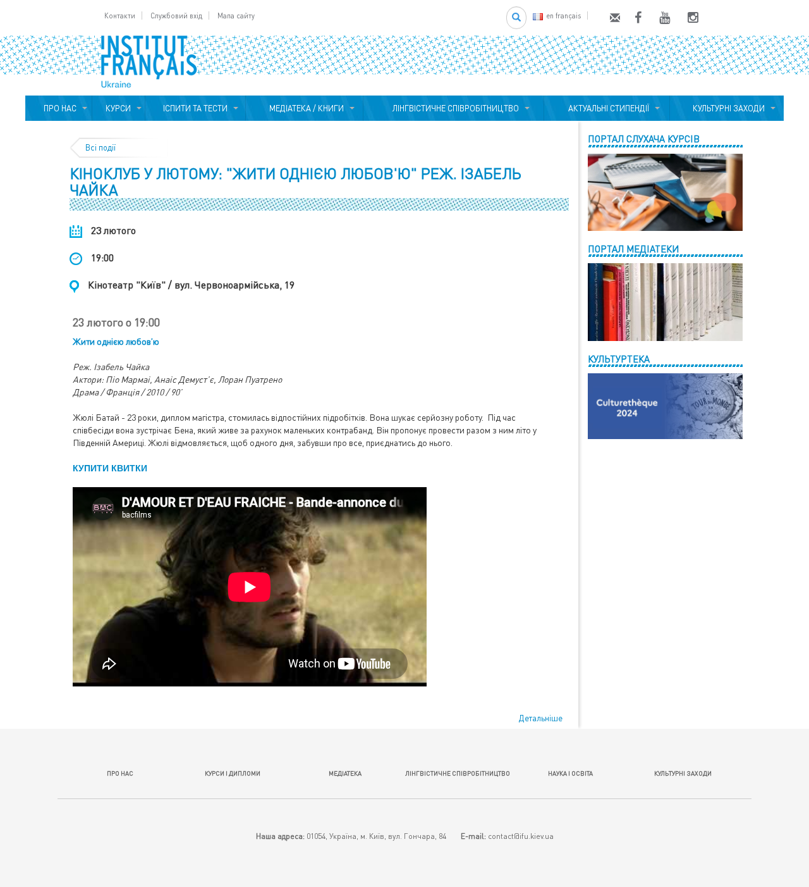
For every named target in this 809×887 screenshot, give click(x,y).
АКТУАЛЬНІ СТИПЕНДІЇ (606, 108)
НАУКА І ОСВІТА (570, 773)
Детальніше (541, 718)
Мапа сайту (236, 15)
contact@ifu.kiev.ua (521, 836)
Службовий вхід (176, 15)
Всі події (100, 147)
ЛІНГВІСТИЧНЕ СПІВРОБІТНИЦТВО (454, 108)
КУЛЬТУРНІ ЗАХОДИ (727, 108)
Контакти (119, 15)
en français (563, 15)
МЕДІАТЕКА (345, 773)
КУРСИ (118, 108)
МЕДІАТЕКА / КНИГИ (304, 108)
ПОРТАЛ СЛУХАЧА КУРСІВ (644, 138)
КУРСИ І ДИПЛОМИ (232, 773)
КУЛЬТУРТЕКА (619, 358)
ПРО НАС (58, 108)
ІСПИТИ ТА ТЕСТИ (195, 108)
